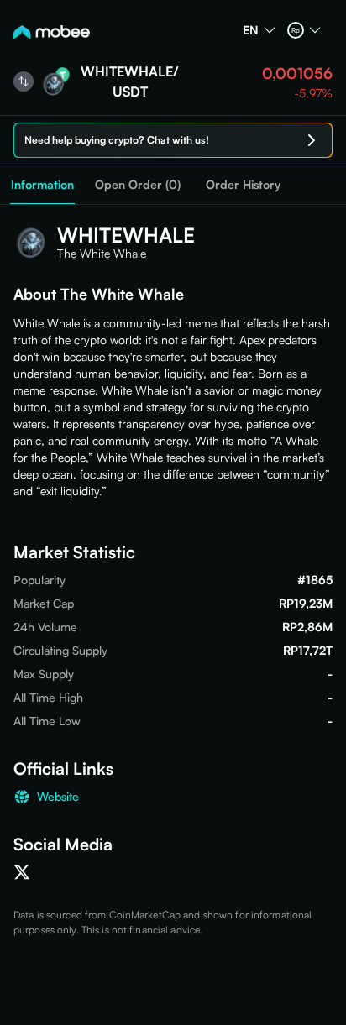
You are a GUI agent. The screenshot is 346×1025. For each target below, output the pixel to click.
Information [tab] (42, 184)
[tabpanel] (173, 571)
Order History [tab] (243, 184)
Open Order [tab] (138, 184)
